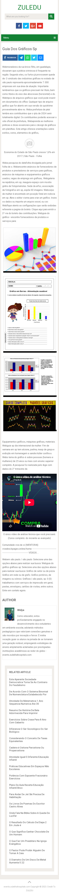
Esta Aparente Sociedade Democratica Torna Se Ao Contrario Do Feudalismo (28, 682)
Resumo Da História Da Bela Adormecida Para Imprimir (24, 712)
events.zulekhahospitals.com (17, 887)
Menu (6, 37)
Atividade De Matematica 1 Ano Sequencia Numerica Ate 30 (26, 702)
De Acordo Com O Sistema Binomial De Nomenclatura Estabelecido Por (28, 693)
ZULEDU (29, 7)
